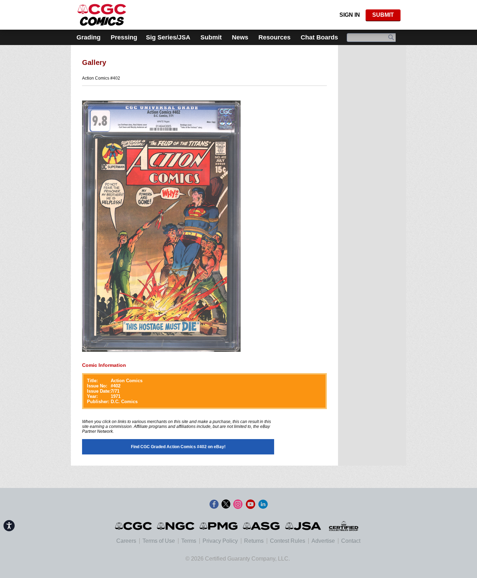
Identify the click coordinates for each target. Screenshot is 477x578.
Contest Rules (287, 541)
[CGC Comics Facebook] (214, 504)
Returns (254, 541)
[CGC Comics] (134, 526)
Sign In (349, 15)
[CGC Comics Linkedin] (263, 504)
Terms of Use (158, 541)
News (240, 37)
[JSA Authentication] (303, 526)
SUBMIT (383, 15)
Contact (350, 541)
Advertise (323, 541)
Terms (188, 541)
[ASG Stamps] (261, 526)
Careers (126, 541)
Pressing (124, 37)
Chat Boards (319, 37)
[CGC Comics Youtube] (250, 504)
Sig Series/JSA (168, 37)
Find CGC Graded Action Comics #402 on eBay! (178, 446)
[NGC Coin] (101, 15)
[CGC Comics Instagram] (238, 504)
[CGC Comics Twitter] (225, 504)
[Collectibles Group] (343, 526)
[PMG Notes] (219, 526)
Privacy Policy (220, 541)
